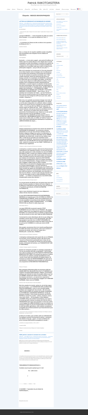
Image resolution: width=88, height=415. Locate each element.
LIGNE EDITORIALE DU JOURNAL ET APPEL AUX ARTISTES (61, 42)
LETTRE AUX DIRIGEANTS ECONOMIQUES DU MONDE (35, 21)
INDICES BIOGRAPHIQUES (48, 25)
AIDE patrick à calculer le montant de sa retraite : (33, 334)
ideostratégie (43, 23)
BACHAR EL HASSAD (60, 113)
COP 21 (35, 25)
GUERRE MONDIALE (64, 140)
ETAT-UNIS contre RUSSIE (59, 123)
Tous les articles (44, 336)
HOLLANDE (58, 142)
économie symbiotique (29, 337)
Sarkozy (60, 157)
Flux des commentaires (59, 179)
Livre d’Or (45, 9)
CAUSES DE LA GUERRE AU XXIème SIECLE (61, 117)
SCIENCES (39, 336)
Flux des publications (59, 177)
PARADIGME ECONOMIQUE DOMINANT (35, 26)
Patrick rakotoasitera (59, 37)
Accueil (8, 9)
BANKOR (51, 24)
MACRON (64, 149)
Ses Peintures (35, 9)
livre (63, 146)
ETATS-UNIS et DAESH (64, 124)
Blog (40, 9)
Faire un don (73, 9)
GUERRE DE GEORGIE (62, 132)
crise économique (64, 120)
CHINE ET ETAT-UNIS (22, 25)
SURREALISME (61, 159)
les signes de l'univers (59, 75)
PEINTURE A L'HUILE (62, 151)
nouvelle (57, 84)
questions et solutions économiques (33, 338)
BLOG (66, 113)
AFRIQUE (62, 107)
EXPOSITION (59, 131)
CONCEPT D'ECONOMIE (30, 25)
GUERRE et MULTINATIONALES (40, 25)
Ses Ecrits (51, 9)
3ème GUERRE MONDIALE (61, 105)
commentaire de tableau (59, 65)
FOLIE (63, 131)
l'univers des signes (48, 23)
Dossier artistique (65, 9)
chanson (57, 63)
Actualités (58, 9)
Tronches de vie (20, 9)
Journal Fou (27, 9)
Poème (57, 89)
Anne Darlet (65, 107)
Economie (39, 23)
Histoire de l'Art (58, 70)
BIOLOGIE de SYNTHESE (22, 337)
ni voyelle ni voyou (58, 27)
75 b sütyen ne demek (59, 41)
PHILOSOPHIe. (25, 338)
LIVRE (57, 79)
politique (31, 24)
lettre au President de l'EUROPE (24, 24)
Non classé (57, 82)
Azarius (65, 37)
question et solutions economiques (38, 24)
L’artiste (13, 9)
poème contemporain (62, 153)
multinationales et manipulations (24, 26)
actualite (58, 107)
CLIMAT (26, 25)
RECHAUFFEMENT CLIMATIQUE (44, 26)
